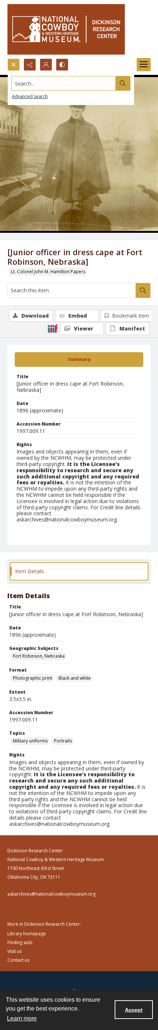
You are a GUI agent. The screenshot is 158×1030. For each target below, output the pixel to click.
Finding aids (19, 942)
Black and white (74, 678)
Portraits (63, 741)
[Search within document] (143, 290)
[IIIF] (52, 328)
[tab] (79, 359)
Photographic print (32, 678)
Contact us (18, 960)
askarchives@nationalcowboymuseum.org (51, 894)
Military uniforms (30, 741)
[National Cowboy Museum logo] (66, 29)
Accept (134, 1010)
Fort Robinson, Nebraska (39, 656)
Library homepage (26, 933)
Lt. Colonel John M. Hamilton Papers (48, 271)
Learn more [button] (22, 1018)
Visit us (14, 951)
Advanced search (30, 96)
